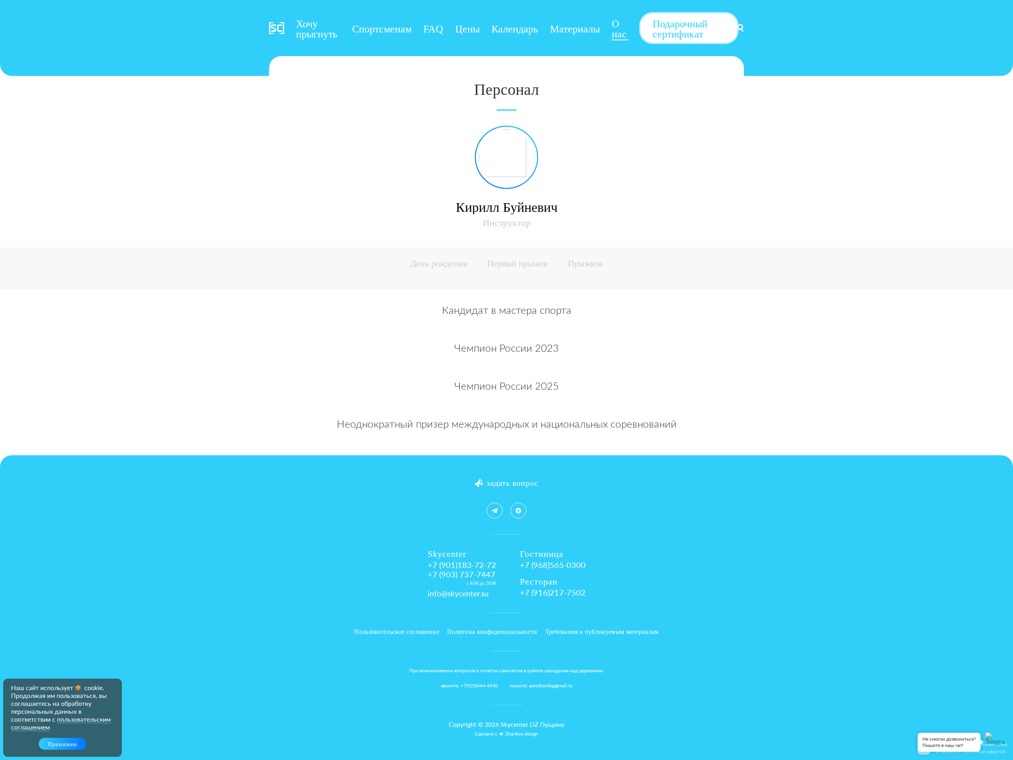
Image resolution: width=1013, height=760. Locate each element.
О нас (619, 29)
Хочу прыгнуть (317, 29)
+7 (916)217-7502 (553, 592)
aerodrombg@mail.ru (551, 685)
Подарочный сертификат (680, 29)
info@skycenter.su (458, 593)
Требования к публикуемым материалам (602, 631)
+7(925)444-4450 (479, 685)
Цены (467, 29)
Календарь (514, 29)
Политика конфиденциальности (492, 631)
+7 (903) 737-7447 (461, 574)
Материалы (575, 29)
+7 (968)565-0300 (553, 565)
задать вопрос (512, 483)
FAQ (433, 29)
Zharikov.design (521, 734)
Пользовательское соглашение (396, 631)
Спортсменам (382, 29)
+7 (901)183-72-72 (462, 565)
